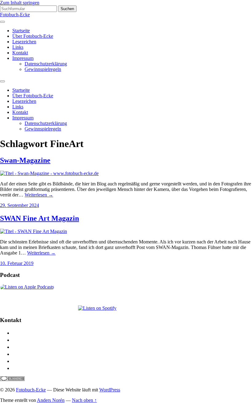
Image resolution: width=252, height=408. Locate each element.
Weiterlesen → (39, 194)
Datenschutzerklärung (46, 63)
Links (17, 47)
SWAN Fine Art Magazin (39, 218)
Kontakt (20, 52)
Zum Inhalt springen (19, 2)
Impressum (22, 58)
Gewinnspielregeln (43, 69)
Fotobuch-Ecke (15, 14)
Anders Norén (51, 400)
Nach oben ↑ (84, 400)
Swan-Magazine (25, 160)
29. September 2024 (19, 205)
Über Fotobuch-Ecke (32, 36)
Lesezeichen (24, 41)
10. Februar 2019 (16, 263)
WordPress (109, 389)
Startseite (21, 30)
